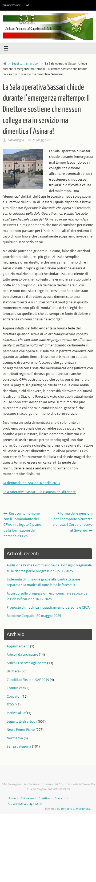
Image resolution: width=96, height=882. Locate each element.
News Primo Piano (21, 729)
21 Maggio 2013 (42, 140)
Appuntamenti (18, 646)
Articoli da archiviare (22, 654)
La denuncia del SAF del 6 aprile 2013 (31, 483)
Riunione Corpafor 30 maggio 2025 (34, 615)
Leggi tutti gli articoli (25, 63)
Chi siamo (27, 798)
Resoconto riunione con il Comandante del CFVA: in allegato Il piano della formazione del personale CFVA (22, 524)
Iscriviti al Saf (16, 713)
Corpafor (14, 696)
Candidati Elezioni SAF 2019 (28, 679)
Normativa (15, 738)
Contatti (60, 798)
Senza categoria (19, 746)
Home (12, 798)
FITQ (10, 704)
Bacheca (13, 671)
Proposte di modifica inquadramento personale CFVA (48, 607)
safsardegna (16, 140)
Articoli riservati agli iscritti (26, 663)
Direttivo (44, 798)
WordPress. (83, 809)
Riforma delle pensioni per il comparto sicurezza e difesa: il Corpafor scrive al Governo (73, 522)
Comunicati (16, 688)
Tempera (66, 809)
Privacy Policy (11, 5)
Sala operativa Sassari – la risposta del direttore (39, 492)
